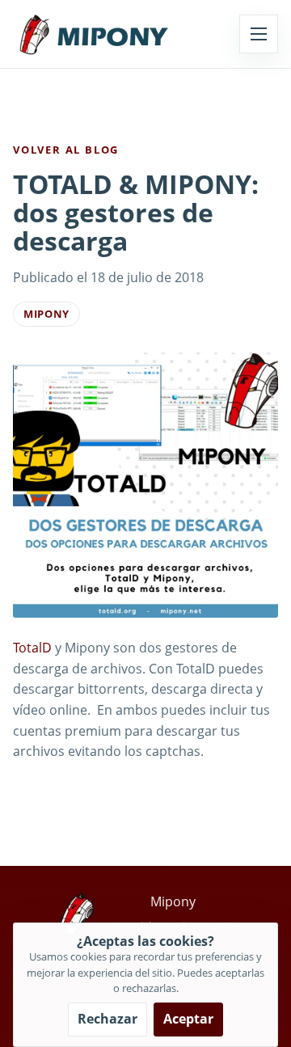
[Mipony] (94, 34)
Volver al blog (66, 149)
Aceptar (188, 1019)
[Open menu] (258, 34)
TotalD (32, 647)
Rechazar (107, 1019)
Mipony (46, 313)
